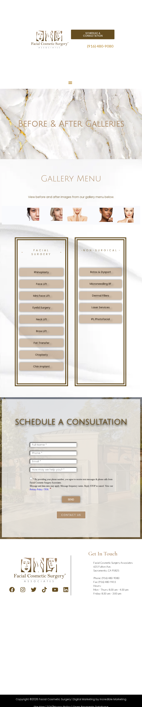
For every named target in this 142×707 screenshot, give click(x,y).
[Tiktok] (44, 589)
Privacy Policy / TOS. (39, 489)
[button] (70, 83)
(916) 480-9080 (100, 46)
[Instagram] (22, 589)
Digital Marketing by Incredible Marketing (99, 699)
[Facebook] (12, 589)
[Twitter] (33, 589)
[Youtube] (55, 589)
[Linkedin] (65, 589)
